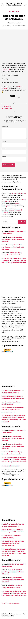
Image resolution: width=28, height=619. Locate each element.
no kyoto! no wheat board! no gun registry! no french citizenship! (13, 239)
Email (3, 149)
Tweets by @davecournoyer (10, 466)
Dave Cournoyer (15, 23)
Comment (5, 126)
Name (4, 141)
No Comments (21, 25)
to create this (6, 69)
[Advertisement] (14, 44)
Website (4, 156)
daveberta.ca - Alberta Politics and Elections (14, 4)
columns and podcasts (18, 193)
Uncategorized (14, 12)
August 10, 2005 (9, 25)
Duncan (4, 88)
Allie (19, 86)
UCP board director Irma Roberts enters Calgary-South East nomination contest (13, 410)
